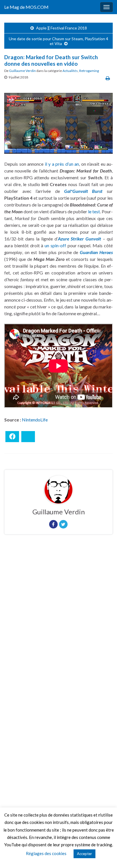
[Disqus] (58, 616)
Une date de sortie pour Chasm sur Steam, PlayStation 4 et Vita (58, 41)
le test (94, 211)
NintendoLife (35, 419)
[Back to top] (104, 850)
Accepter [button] (84, 853)
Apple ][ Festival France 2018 (61, 27)
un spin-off (55, 245)
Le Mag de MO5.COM (26, 7)
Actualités (70, 71)
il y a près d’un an (62, 164)
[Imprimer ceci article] (108, 78)
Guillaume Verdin (22, 71)
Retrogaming (89, 71)
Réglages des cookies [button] (46, 853)
